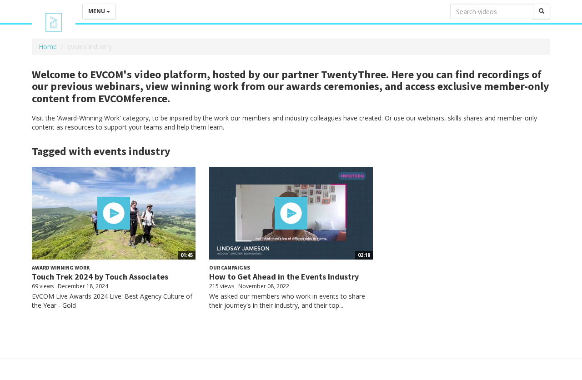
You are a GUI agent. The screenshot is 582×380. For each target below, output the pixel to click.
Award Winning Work (61, 267)
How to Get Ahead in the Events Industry (284, 276)
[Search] (541, 11)
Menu (97, 11)
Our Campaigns (229, 267)
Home (48, 46)
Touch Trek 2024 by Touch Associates (100, 276)
